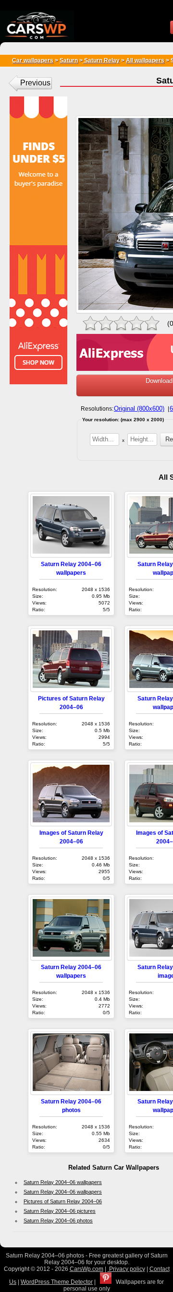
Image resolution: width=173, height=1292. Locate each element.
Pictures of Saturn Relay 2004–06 (63, 1201)
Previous (35, 83)
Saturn (69, 60)
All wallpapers (145, 60)
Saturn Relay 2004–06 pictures (60, 1211)
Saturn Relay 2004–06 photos (58, 1220)
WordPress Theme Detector (57, 1282)
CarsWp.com (86, 1269)
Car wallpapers (32, 60)
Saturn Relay (101, 60)
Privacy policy (126, 1269)
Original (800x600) (139, 408)
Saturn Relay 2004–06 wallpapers (63, 1182)
